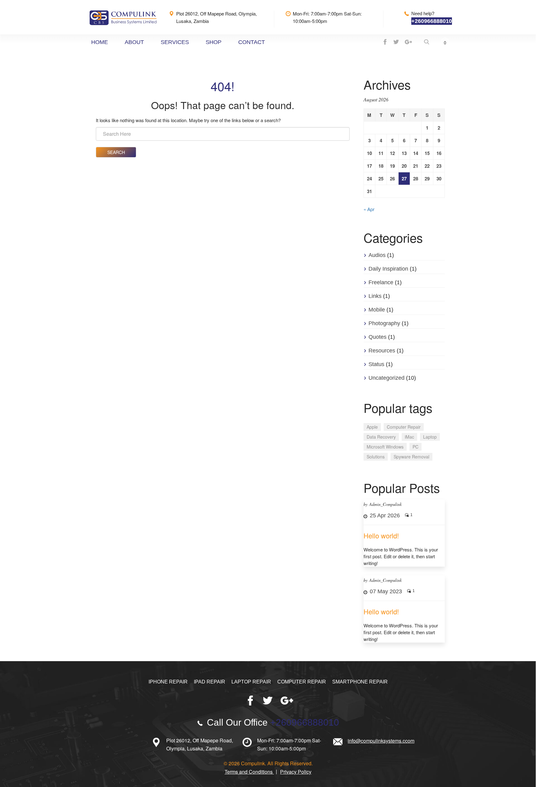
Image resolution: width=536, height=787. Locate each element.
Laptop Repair (251, 681)
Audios (377, 255)
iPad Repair (209, 681)
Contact (251, 42)
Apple (372, 427)
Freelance (380, 282)
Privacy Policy (295, 771)
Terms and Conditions (249, 771)
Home (99, 42)
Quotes (377, 337)
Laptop (430, 437)
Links (375, 296)
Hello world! (381, 535)
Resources (381, 350)
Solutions (376, 456)
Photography (384, 323)
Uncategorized (386, 378)
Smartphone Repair (360, 681)
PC (415, 447)
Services (175, 42)
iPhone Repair (168, 681)
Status (376, 364)
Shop (213, 42)
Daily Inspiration (388, 269)
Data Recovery (381, 437)
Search (116, 152)
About (134, 42)
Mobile (376, 310)
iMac (409, 437)
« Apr (369, 209)
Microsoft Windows (385, 447)
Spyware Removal (411, 456)
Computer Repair (404, 427)
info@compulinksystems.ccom (381, 740)
